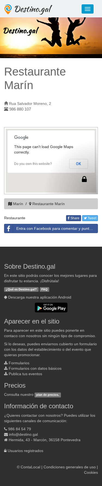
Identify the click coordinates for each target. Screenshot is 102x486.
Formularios (19, 363)
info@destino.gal (23, 434)
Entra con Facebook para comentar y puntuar (55, 228)
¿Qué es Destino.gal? (21, 289)
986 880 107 (20, 109)
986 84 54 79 (19, 429)
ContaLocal (30, 467)
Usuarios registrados (25, 451)
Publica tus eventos (25, 374)
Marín (18, 204)
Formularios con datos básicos (35, 368)
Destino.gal (32, 9)
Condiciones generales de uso (70, 467)
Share (74, 218)
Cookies (91, 472)
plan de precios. (47, 394)
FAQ (44, 289)
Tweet (91, 218)
